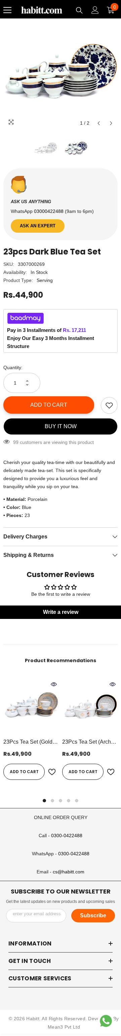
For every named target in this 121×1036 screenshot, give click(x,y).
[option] (60, 73)
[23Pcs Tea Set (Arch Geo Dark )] (90, 707)
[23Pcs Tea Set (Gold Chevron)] (31, 707)
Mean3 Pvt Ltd (64, 1027)
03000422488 (49, 211)
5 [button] (76, 800)
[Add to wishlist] (109, 405)
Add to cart (48, 405)
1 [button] (44, 800)
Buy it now (61, 426)
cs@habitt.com (68, 871)
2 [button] (52, 800)
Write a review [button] (60, 612)
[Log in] (95, 10)
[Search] (79, 10)
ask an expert (37, 225)
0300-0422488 (66, 835)
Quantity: (13, 367)
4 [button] (68, 800)
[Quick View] (54, 684)
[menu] (7, 10)
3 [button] (60, 800)
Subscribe (93, 915)
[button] (99, 123)
